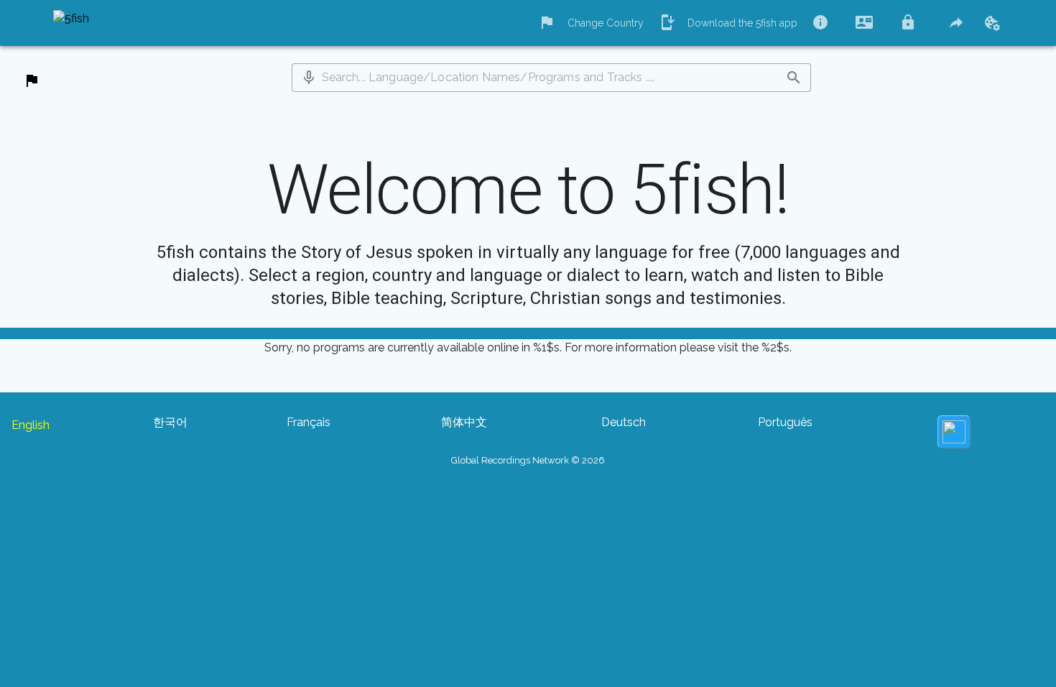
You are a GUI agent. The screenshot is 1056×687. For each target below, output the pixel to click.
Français (308, 422)
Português (785, 422)
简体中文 (464, 422)
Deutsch (623, 422)
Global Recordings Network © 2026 (528, 460)
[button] (309, 77)
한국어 (170, 422)
